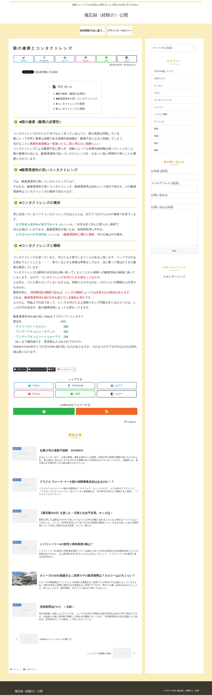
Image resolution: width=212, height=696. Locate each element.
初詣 (156, 136)
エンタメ (158, 85)
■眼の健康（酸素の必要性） (71, 93)
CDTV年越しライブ (163, 71)
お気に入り (21, 369)
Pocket (53, 71)
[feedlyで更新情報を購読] (44, 411)
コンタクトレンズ (38, 369)
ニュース (158, 107)
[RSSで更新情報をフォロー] (106, 411)
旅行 (156, 143)
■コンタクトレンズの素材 (70, 103)
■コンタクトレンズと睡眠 (70, 108)
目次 (60, 86)
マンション (159, 121)
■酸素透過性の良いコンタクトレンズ (76, 98)
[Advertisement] (174, 325)
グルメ (157, 93)
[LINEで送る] (41, 71)
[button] (194, 48)
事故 (156, 128)
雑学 (53, 369)
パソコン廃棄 (160, 114)
